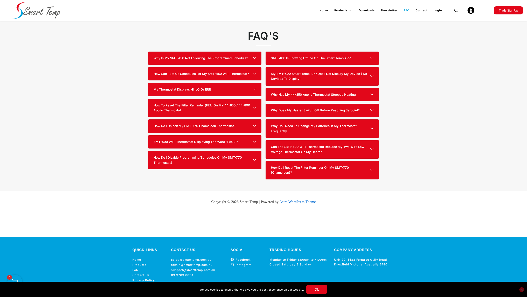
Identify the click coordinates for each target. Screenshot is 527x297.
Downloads (367, 10)
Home (323, 10)
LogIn (438, 10)
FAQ (406, 10)
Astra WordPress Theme (297, 202)
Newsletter (389, 10)
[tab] (204, 58)
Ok (317, 289)
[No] (521, 289)
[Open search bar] (456, 10)
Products (341, 10)
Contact (422, 10)
